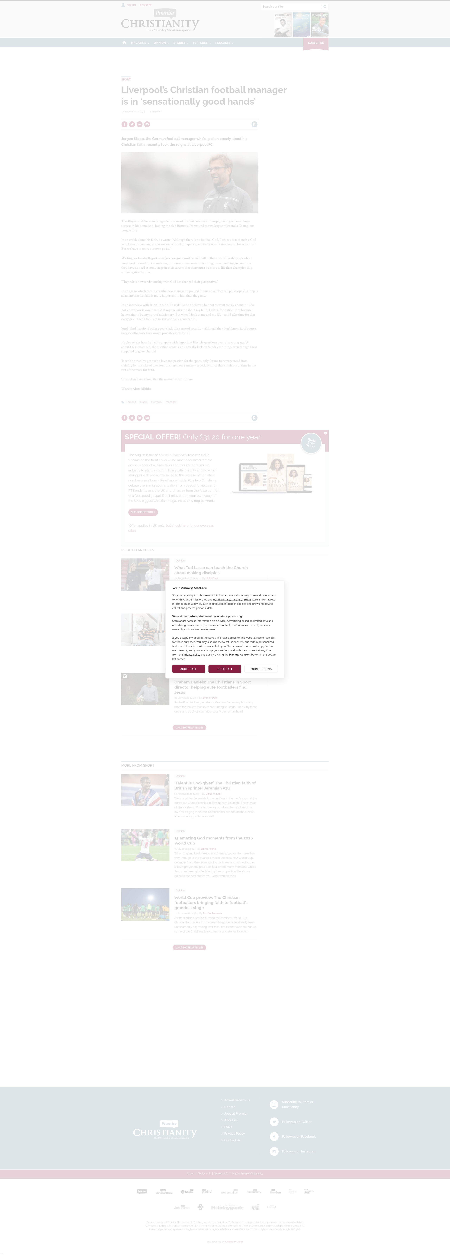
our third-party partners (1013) (232, 599)
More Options (261, 668)
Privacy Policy (192, 654)
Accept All (188, 668)
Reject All (225, 668)
